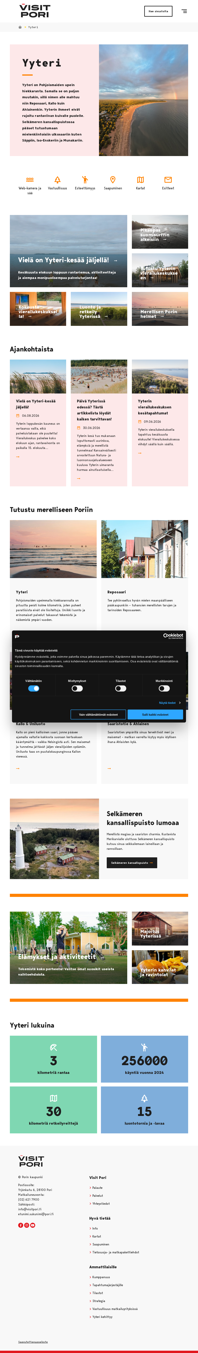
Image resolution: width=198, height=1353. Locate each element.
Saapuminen (100, 1244)
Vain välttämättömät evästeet (98, 714)
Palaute (96, 1188)
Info (94, 1228)
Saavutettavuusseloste (33, 1342)
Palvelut (97, 1196)
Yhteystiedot (100, 1203)
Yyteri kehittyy (101, 1317)
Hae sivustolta (158, 11)
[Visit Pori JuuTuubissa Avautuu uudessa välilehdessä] (32, 1225)
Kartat (96, 1236)
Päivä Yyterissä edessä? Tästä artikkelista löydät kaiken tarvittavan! (94, 410)
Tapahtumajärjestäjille (107, 1285)
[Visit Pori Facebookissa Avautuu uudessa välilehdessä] (20, 1225)
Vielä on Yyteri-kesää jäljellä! (35, 404)
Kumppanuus (100, 1277)
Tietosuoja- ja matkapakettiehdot (115, 1252)
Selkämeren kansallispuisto (129, 863)
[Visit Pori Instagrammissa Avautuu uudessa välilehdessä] (26, 1225)
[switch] (77, 688)
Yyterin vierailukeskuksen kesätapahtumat (154, 407)
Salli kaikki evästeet (155, 714)
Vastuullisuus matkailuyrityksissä (114, 1309)
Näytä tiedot (167, 702)
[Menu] (184, 11)
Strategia (98, 1301)
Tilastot (97, 1293)
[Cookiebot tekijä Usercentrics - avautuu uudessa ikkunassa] (166, 636)
